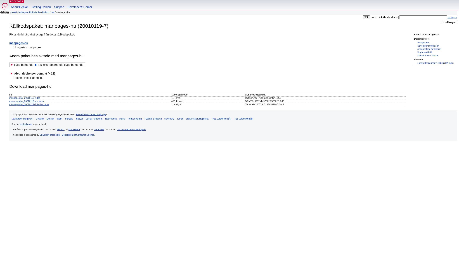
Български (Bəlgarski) (22, 119)
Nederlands (111, 119)
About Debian (20, 7)
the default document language (91, 114)
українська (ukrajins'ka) (197, 119)
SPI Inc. (60, 129)
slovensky (169, 119)
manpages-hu (18, 43)
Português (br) (135, 119)
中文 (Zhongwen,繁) (243, 119)
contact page (26, 124)
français (69, 119)
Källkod (45, 12)
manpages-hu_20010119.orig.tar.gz (26, 101)
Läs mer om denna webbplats (131, 129)
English (50, 119)
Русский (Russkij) (153, 119)
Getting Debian (41, 7)
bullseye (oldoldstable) (29, 12)
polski (122, 119)
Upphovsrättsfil (424, 52)
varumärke (99, 129)
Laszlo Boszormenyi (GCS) (430, 63)
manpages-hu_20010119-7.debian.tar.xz (29, 104)
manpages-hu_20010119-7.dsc (24, 98)
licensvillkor (74, 129)
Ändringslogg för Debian (429, 49)
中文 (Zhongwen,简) (221, 119)
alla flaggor (452, 17)
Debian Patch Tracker (428, 55)
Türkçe (180, 119)
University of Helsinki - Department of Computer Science (67, 135)
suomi (60, 119)
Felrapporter (423, 42)
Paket (14, 12)
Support (59, 7)
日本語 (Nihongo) (94, 119)
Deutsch (40, 119)
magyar (79, 119)
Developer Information (428, 46)
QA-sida (449, 63)
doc (53, 12)
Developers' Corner (79, 7)
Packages (16, 1)
